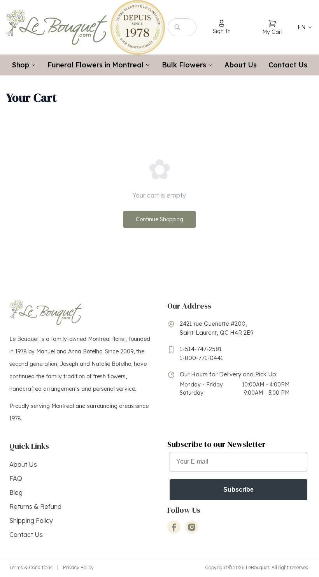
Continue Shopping (159, 219)
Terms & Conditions (31, 567)
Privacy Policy (78, 567)
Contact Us (287, 64)
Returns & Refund (35, 506)
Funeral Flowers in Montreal (95, 64)
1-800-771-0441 (201, 358)
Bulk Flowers (184, 64)
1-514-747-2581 (201, 349)
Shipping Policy (31, 520)
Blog (16, 492)
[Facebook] (174, 527)
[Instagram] (191, 527)
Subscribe (238, 489)
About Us (240, 64)
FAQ (15, 478)
